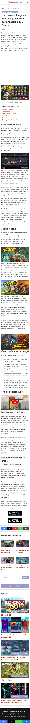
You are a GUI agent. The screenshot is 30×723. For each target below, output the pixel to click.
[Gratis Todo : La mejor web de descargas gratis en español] (15, 2)
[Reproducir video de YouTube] (15, 402)
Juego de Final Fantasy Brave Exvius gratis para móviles (7, 567)
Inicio (4, 8)
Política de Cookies (19, 714)
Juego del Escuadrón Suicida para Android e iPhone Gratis (22, 550)
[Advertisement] (15, 69)
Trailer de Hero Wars (8, 116)
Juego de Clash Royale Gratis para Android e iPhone (22, 567)
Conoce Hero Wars (7, 109)
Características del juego (9, 113)
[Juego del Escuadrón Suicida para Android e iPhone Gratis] (22, 543)
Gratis (6, 711)
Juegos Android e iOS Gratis (14, 8)
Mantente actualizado (8, 118)
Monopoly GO (6, 615)
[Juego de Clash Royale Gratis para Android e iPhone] (22, 560)
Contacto (22, 716)
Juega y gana (6, 111)
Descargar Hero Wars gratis (10, 120)
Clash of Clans (6, 680)
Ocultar (17, 106)
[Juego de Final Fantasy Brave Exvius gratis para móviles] (7, 560)
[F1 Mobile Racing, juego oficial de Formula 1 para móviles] (7, 543)
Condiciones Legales (7, 714)
